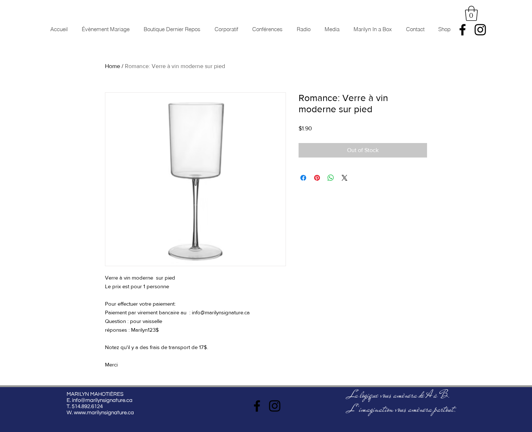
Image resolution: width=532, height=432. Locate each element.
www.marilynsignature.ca (104, 412)
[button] (471, 13)
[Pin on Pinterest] (317, 177)
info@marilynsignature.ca (102, 400)
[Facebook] (462, 29)
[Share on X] (344, 177)
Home (112, 66)
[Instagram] (480, 29)
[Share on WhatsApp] (330, 177)
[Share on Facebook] (303, 177)
